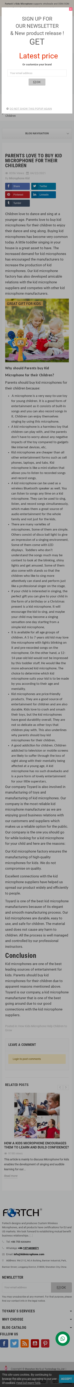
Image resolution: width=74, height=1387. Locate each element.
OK (38, 82)
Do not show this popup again (31, 108)
